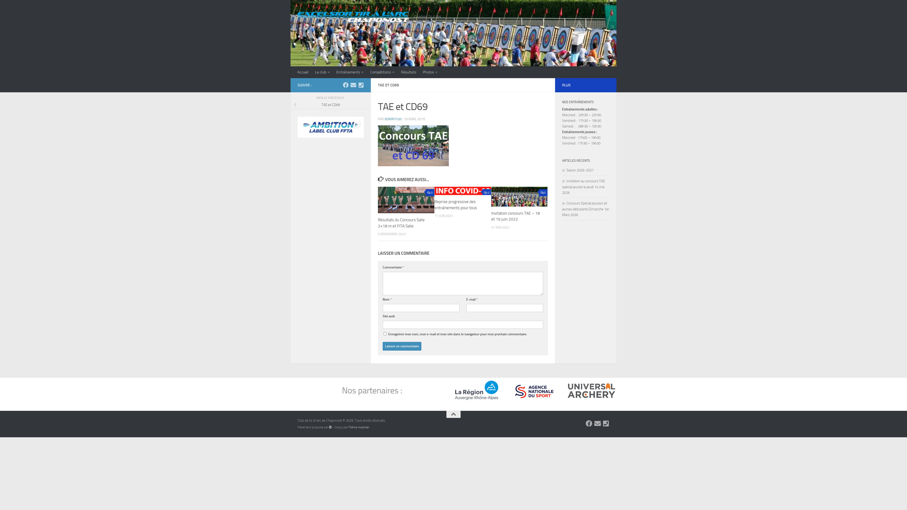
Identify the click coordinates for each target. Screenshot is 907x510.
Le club (320, 72)
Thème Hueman (358, 427)
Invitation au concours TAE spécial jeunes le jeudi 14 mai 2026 (583, 187)
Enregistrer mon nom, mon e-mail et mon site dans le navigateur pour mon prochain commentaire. (457, 334)
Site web (389, 316)
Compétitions (380, 72)
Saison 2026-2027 (580, 170)
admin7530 (393, 119)
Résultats (408, 72)
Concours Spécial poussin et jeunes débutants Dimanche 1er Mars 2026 (585, 209)
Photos (428, 72)
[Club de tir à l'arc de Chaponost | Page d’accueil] (353, 15)
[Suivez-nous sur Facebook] (346, 85)
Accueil (302, 72)
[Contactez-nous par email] (353, 85)
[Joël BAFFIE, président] (361, 85)
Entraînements (348, 72)
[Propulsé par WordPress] (330, 427)
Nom (387, 300)
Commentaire (393, 267)
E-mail (472, 300)
